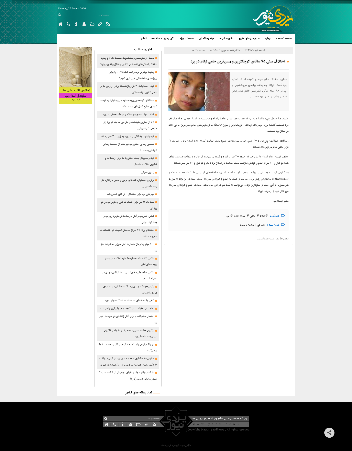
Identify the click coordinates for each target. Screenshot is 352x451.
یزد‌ (228, 215)
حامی (253, 215)
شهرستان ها (225, 38)
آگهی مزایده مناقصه (163, 38)
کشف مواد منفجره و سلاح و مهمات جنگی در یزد (128, 114)
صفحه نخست (284, 38)
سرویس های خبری (249, 38)
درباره (268, 38)
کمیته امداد (239, 215)
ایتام (262, 215)
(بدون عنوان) (147, 172)
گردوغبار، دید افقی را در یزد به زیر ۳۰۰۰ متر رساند (127, 136)
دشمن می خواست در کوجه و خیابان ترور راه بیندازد (126, 308)
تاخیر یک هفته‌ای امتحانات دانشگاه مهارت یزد (129, 300)
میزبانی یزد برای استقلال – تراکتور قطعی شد (130, 194)
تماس (143, 38)
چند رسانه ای (206, 38)
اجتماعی (261, 224)
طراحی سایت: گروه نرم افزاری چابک (176, 445)
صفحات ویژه (186, 38)
